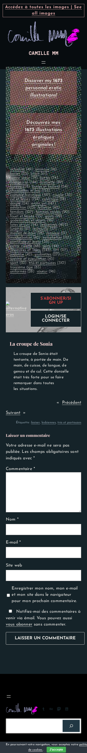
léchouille (45, 229)
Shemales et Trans (30, 250)
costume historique (30, 195)
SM (60, 250)
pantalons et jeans (29, 242)
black (39, 174)
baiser (19, 174)
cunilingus (54, 199)
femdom (21, 212)
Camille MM (43, 53)
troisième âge (25, 267)
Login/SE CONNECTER (56, 318)
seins (51, 246)
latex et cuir (24, 225)
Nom (12, 519)
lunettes (20, 229)
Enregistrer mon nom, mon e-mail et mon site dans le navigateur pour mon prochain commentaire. (45, 594)
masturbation (25, 237)
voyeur (46, 271)
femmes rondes (53, 212)
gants (53, 216)
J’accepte (56, 749)
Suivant (13, 413)
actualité (21, 169)
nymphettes (57, 237)
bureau (20, 186)
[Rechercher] (71, 726)
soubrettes (47, 254)
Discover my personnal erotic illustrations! (43, 88)
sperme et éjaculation (32, 259)
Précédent (71, 403)
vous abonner (19, 624)
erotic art (43, 203)
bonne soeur (23, 178)
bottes (49, 178)
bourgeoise (23, 182)
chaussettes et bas (30, 191)
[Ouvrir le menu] (43, 62)
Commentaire (20, 469)
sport (18, 263)
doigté (19, 203)
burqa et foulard (50, 186)
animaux (46, 169)
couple (62, 195)
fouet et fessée (26, 216)
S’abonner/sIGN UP (55, 301)
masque (56, 233)
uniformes (22, 271)
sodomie (21, 254)
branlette (51, 182)
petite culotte (25, 246)
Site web (14, 565)
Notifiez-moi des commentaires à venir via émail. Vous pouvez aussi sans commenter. (43, 618)
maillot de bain (27, 233)
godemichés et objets (32, 220)
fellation (48, 207)
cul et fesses (25, 199)
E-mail (13, 542)
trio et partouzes (47, 263)
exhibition (22, 207)
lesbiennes (54, 225)
